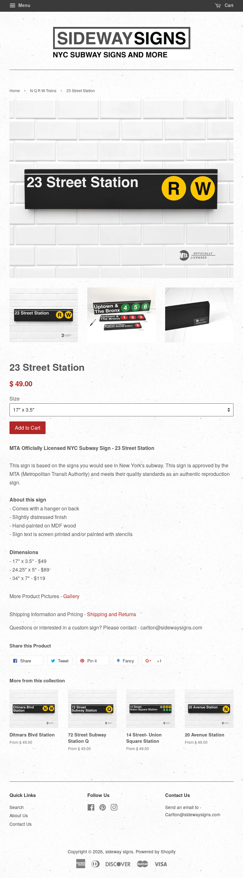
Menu (23, 5)
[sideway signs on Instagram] (113, 808)
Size (14, 398)
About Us (18, 815)
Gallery (71, 596)
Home (14, 90)
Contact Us (20, 824)
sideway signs (119, 851)
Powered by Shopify (156, 851)
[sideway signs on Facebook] (91, 808)
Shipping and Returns (111, 614)
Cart (228, 5)
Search (16, 807)
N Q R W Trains (43, 90)
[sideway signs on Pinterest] (102, 808)
